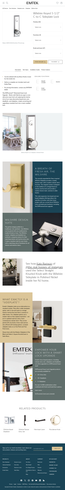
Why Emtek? (28, 464)
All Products (5, 8)
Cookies (19, 484)
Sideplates (28, 8)
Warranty (40, 470)
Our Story (28, 462)
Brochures (40, 462)
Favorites (52, 462)
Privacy (10, 484)
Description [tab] (18, 70)
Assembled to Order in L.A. (31, 470)
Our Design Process (30, 467)
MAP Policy (25, 484)
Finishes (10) (37, 22)
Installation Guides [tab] (35, 70)
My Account (53, 459)
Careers (51, 474)
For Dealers (53, 471)
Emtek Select (5, 470)
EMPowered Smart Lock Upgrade (45, 394)
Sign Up (57, 448)
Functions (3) (37, 35)
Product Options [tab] (45, 70)
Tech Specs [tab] (25, 70)
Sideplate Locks (20, 8)
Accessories (5, 467)
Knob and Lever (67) (39, 48)
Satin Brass (16, 470)
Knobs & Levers (17, 462)
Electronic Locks (17, 467)
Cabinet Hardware (7, 464)
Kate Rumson (44, 263)
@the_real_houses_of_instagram (44, 267)
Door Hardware (12, 8)
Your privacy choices (51, 484)
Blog (27, 474)
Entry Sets (16, 464)
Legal (15, 484)
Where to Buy (53, 465)
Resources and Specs (42, 473)
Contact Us (52, 468)
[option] (32, 134)
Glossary (39, 467)
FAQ (39, 464)
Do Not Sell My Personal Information (37, 484)
